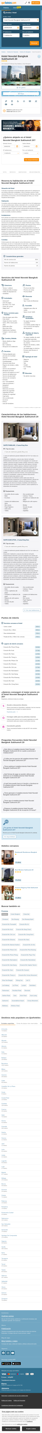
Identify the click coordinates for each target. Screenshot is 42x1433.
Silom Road (23, 995)
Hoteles (3, 52)
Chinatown (5, 919)
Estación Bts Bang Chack (23, 929)
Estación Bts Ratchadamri (9, 960)
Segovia (3, 1241)
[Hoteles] (8, 2)
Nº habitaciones (7, 32)
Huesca (3, 1138)
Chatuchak (26, 914)
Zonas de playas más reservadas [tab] (27, 1023)
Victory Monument (32, 1000)
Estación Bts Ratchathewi (28, 960)
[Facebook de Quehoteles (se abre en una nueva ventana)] (3, 1353)
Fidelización (6, 1329)
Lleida (3, 1155)
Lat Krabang (5, 985)
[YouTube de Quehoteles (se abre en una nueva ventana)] (13, 1353)
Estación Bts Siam (7, 970)
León (3, 1149)
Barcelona (4, 1063)
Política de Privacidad (19, 1400)
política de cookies (22, 1424)
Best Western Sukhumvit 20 (24, 870)
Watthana (5, 1005)
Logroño (4, 1161)
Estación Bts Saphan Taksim (28, 965)
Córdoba (4, 1103)
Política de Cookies (6, 1400)
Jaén (2, 1144)
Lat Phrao (15, 985)
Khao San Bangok (7, 980)
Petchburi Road (16, 990)
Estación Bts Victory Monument (28, 975)
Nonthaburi (32, 985)
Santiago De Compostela (9, 1235)
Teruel (3, 1264)
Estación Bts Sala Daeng (9, 965)
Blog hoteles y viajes (9, 1341)
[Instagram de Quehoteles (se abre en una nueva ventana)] (8, 1353)
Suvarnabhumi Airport (18, 1000)
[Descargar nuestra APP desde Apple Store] (16, 1363)
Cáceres (4, 1075)
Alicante (3, 1040)
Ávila (2, 1052)
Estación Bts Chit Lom (8, 934)
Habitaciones (22, 172)
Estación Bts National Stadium (11, 945)
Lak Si (28, 980)
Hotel (5, 172)
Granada (4, 1126)
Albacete (4, 1035)
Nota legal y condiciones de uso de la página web (14, 1395)
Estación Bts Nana (23, 939)
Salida (26, 24)
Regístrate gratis (11, 712)
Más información (34, 172)
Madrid (3, 1172)
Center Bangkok (15, 914)
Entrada (7, 24)
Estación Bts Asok (7, 929)
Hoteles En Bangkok (25, 52)
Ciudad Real (5, 1098)
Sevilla (3, 1247)
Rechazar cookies (11, 1428)
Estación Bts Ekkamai (8, 939)
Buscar (34, 43)
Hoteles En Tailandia (12, 52)
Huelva (3, 1132)
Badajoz (3, 1058)
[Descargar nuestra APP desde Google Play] (6, 1363)
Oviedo (3, 1195)
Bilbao (3, 1069)
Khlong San (19, 980)
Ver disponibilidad (31, 159)
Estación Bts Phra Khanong (28, 950)
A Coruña (4, 1029)
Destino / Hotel (7, 16)
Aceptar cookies (31, 1428)
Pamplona (4, 1207)
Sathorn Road (6, 995)
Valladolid (4, 1281)
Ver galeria (22, 87)
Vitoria (3, 1287)
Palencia (4, 1201)
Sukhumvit (5, 1000)
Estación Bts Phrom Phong (10, 955)
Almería (3, 1046)
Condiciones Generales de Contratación (12, 1405)
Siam (14, 995)
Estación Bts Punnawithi (9, 924)
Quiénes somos (7, 1316)
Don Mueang (15, 919)
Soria (3, 1253)
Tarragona (4, 1258)
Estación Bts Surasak (22, 970)
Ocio (14, 8)
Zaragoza (4, 1298)
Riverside (27, 990)
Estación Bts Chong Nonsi (26, 934)
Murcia (3, 1184)
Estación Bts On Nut (29, 945)
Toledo (3, 1270)
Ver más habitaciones (32, 610)
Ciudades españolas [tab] (7, 1023)
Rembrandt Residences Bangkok (26, 852)
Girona (3, 1121)
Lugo (3, 1166)
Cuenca (3, 1109)
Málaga (3, 1178)
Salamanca (4, 1218)
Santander (4, 1230)
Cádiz (3, 1080)
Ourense (4, 1189)
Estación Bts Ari (24, 924)
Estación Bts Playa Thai (28, 955)
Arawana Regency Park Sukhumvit (26, 887)
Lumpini (24, 985)
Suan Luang (33, 995)
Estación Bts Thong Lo (8, 975)
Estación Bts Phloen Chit (9, 950)
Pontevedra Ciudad (7, 1212)
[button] (35, 2)
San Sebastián (5, 1224)
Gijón (3, 1115)
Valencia (4, 1275)
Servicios (13, 172)
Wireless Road (15, 1005)
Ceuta (3, 1092)
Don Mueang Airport (27, 919)
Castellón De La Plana (8, 1086)
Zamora (3, 1293)
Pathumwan (5, 990)
